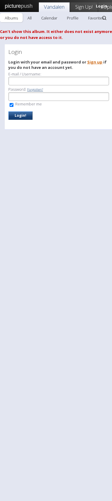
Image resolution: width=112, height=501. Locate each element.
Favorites (96, 18)
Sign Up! (84, 6)
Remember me (28, 104)
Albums (11, 18)
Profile (73, 18)
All (29, 18)
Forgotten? (35, 89)
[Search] (104, 18)
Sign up (94, 62)
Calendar (49, 18)
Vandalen (54, 6)
